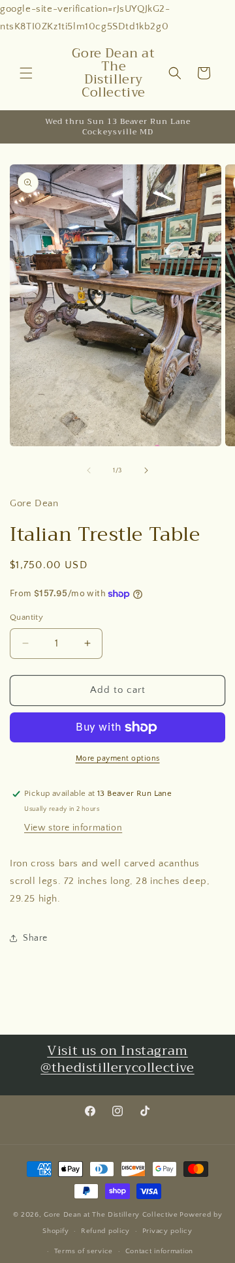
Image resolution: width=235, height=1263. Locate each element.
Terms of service (83, 1251)
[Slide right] (146, 470)
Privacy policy (167, 1231)
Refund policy (105, 1231)
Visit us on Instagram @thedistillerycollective (117, 1059)
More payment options (118, 758)
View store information (73, 828)
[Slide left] (88, 470)
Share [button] (35, 938)
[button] (26, 73)
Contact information (159, 1251)
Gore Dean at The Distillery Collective (111, 1215)
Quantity (26, 617)
